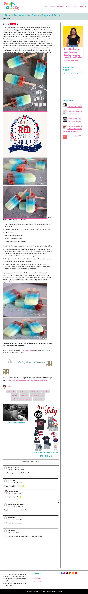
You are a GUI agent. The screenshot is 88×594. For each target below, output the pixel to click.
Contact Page (36, 578)
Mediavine (59, 591)
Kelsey (9, 386)
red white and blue (37, 395)
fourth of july (23, 391)
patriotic (14, 395)
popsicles (24, 395)
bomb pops (11, 391)
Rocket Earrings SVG (74, 136)
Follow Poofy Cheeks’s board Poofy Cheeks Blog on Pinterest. (27, 380)
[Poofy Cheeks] (12, 6)
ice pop (45, 391)
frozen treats (35, 391)
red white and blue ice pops (22, 399)
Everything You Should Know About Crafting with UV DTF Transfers (73, 128)
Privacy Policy (36, 581)
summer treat (38, 399)
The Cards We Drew (28, 350)
